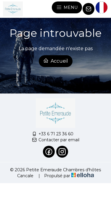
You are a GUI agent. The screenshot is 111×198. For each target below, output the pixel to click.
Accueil (58, 61)
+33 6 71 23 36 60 (55, 134)
